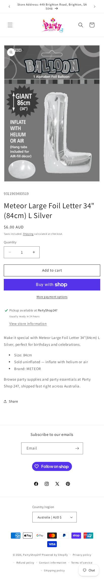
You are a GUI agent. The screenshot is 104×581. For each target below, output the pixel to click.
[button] (10, 25)
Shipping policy (54, 570)
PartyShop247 (32, 555)
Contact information (52, 562)
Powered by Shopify (55, 555)
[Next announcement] (94, 6)
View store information (28, 323)
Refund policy (25, 562)
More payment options (52, 297)
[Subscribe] (77, 448)
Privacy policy (82, 555)
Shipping (28, 233)
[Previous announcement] (9, 6)
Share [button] (13, 401)
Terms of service (81, 562)
